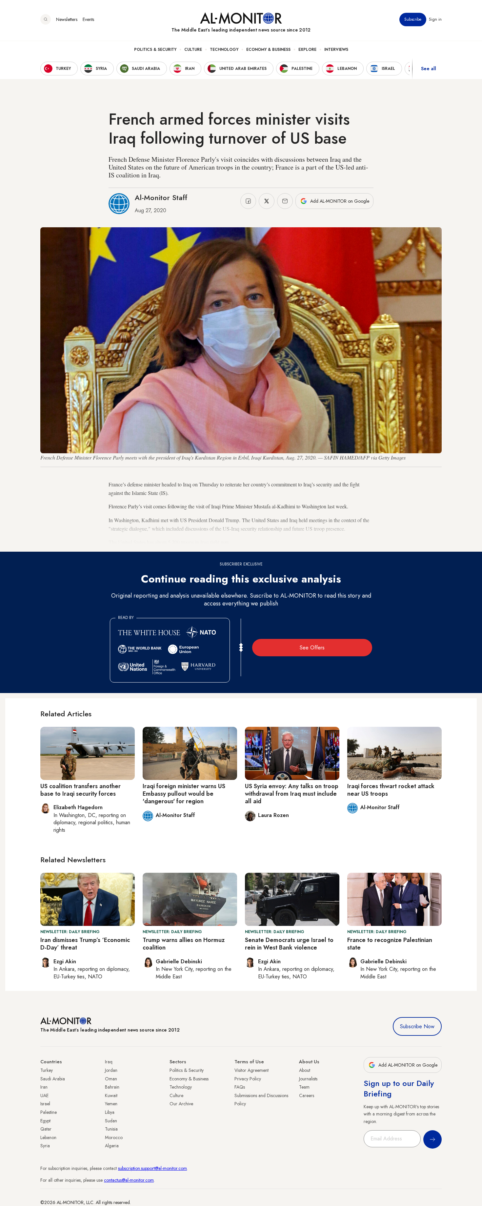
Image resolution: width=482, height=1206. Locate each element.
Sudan (111, 1120)
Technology (224, 49)
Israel (45, 1103)
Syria (45, 1145)
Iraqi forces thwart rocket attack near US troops (390, 790)
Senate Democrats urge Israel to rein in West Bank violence (289, 944)
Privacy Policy (247, 1078)
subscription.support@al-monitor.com (152, 1168)
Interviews (336, 49)
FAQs (239, 1087)
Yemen (111, 1103)
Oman (111, 1078)
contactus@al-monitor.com (129, 1180)
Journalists (308, 1078)
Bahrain (112, 1087)
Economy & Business (268, 49)
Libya (109, 1112)
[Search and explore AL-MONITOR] (45, 19)
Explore (307, 49)
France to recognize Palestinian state (389, 944)
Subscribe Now (417, 1026)
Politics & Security (155, 49)
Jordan (111, 1070)
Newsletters (66, 19)
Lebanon (48, 1137)
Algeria (112, 1145)
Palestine (48, 1112)
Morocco (114, 1137)
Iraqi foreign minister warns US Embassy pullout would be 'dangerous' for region (184, 794)
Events (88, 19)
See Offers (312, 647)
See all (428, 68)
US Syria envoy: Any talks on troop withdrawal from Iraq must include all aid (291, 794)
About (304, 1070)
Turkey (46, 1070)
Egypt (45, 1120)
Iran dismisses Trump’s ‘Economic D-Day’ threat (85, 944)
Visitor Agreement (251, 1070)
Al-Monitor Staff (161, 197)
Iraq (108, 1061)
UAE (44, 1095)
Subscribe (412, 19)
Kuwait (111, 1095)
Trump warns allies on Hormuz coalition (184, 944)
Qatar (45, 1129)
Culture (193, 49)
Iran (44, 1087)
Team (304, 1087)
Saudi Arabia (52, 1078)
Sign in (435, 19)
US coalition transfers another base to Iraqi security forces (80, 790)
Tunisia (111, 1129)
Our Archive (181, 1103)
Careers (306, 1095)
